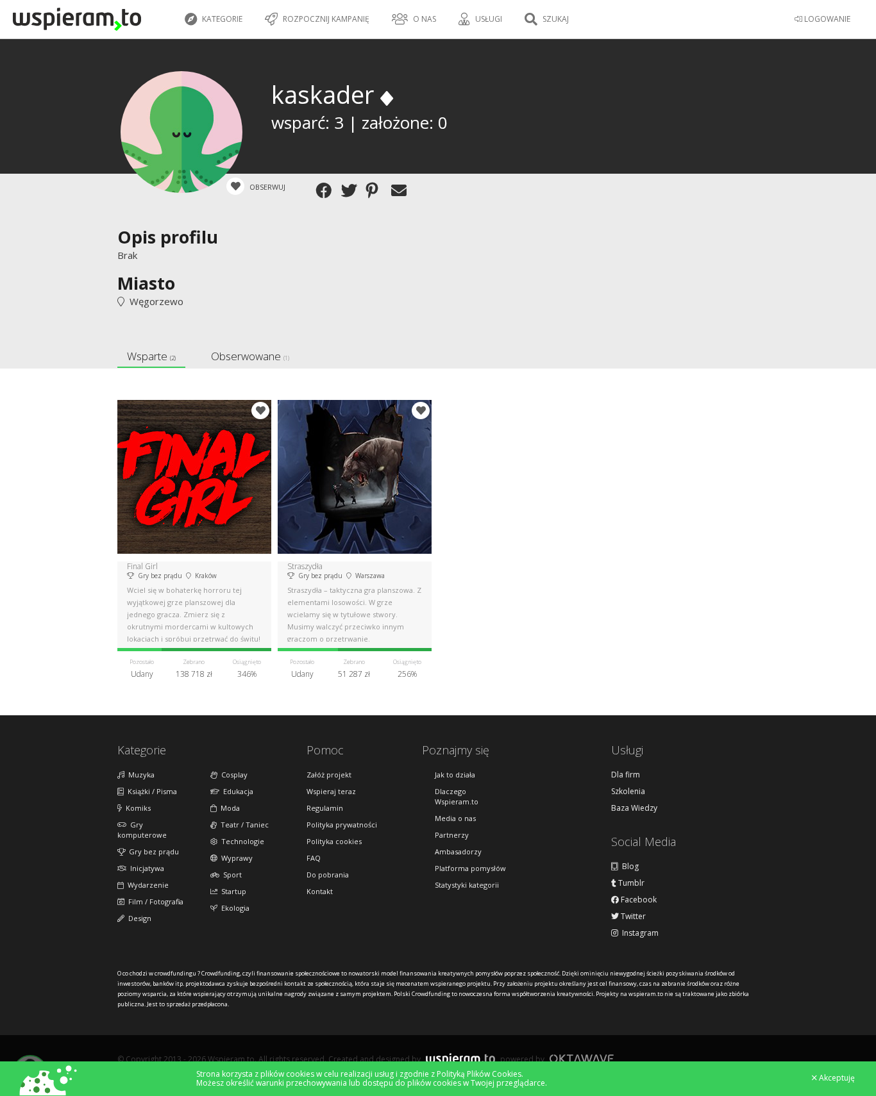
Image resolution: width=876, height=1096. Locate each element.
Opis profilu (167, 237)
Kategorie (221, 18)
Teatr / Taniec (243, 824)
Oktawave (582, 1058)
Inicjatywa (145, 868)
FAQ (314, 858)
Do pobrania (328, 874)
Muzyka (139, 774)
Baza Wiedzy (634, 808)
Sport (230, 874)
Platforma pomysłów (470, 868)
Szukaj (555, 18)
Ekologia (233, 908)
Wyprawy (235, 858)
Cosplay (232, 774)
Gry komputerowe (142, 830)
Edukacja (236, 791)
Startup (231, 891)
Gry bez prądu (152, 851)
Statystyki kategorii (467, 885)
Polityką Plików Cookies (479, 1073)
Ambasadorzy (458, 851)
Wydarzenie (146, 885)
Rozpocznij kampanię (325, 18)
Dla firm (625, 775)
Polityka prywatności (342, 824)
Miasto (146, 283)
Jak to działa (455, 774)
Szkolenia (628, 791)
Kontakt (320, 891)
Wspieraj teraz (331, 791)
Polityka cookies (334, 841)
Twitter (632, 916)
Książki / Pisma (150, 791)
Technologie (240, 841)
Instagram (638, 933)
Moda (228, 808)
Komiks (136, 808)
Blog (628, 866)
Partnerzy (452, 835)
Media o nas (455, 818)
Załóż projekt (329, 774)
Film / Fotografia (153, 901)
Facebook (638, 900)
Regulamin (325, 808)
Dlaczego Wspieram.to (456, 796)
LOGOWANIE (826, 18)
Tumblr (630, 883)
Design (137, 918)
